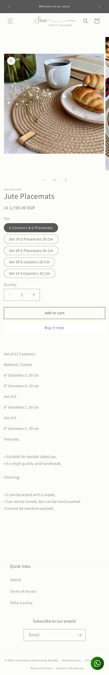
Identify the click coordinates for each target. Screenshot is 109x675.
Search (15, 579)
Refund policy (21, 602)
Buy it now (54, 327)
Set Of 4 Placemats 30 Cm (31, 250)
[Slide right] (65, 180)
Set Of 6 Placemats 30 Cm (31, 239)
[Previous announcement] (9, 6)
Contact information (70, 668)
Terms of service (40, 668)
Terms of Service (23, 591)
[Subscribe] (79, 635)
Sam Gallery (23, 660)
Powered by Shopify (45, 660)
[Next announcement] (99, 6)
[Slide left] (43, 180)
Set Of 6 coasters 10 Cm (29, 262)
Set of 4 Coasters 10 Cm (29, 273)
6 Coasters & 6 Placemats (31, 227)
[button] (10, 21)
